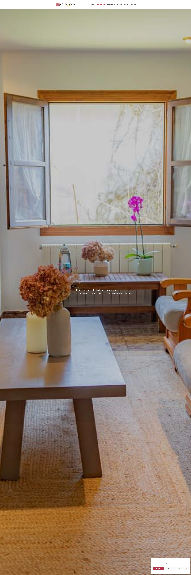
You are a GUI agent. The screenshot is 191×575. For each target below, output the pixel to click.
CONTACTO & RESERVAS (130, 4)
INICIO (92, 4)
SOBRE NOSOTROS (100, 4)
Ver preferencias (183, 568)
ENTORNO (119, 4)
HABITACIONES (111, 4)
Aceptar (158, 568)
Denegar (170, 568)
